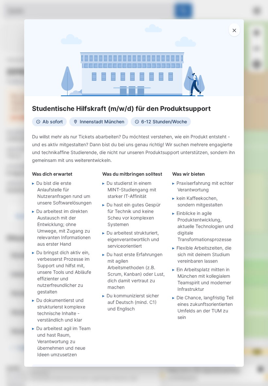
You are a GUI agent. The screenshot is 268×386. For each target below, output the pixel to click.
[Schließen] (234, 29)
